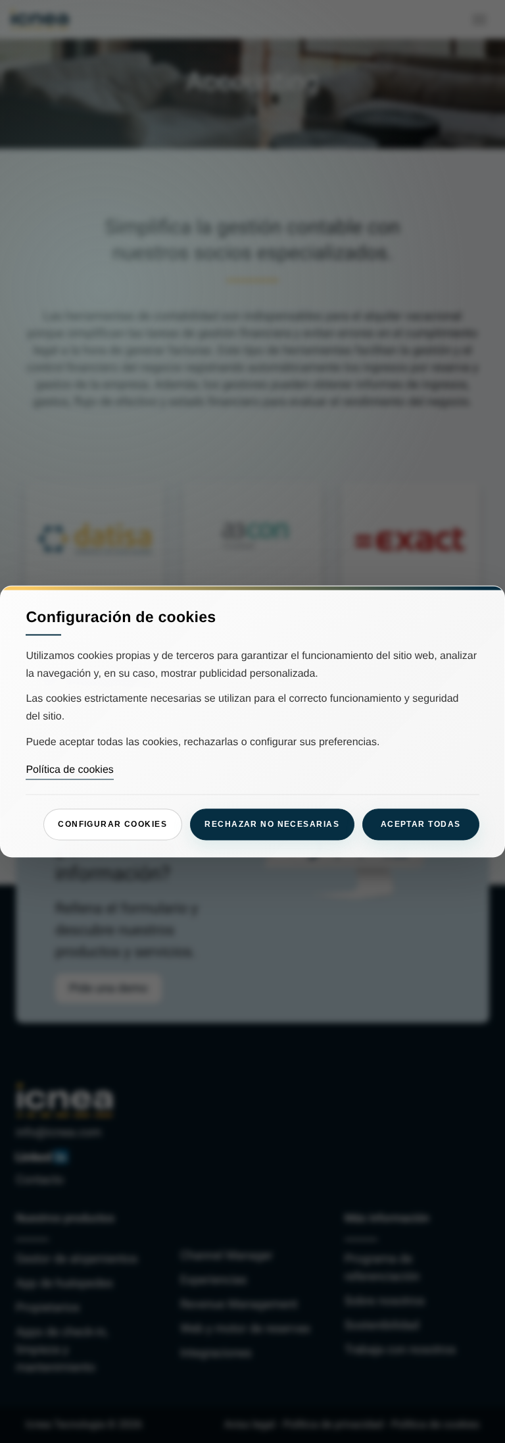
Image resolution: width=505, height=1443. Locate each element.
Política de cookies (69, 769)
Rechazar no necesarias (271, 824)
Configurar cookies (112, 824)
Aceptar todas (421, 824)
